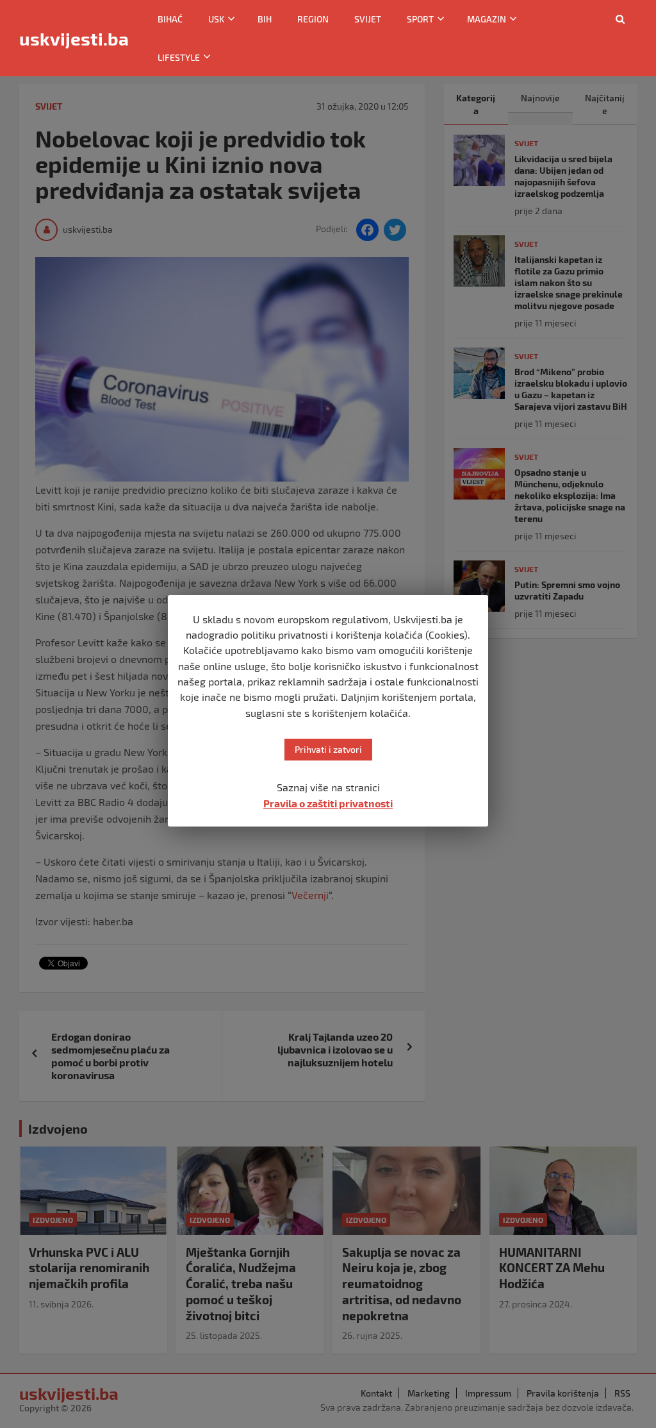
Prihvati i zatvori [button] (328, 749)
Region (313, 18)
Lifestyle (179, 57)
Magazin (486, 18)
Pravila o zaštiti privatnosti (328, 803)
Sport (420, 18)
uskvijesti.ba (74, 38)
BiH (265, 18)
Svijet (367, 18)
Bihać (170, 18)
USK (216, 18)
